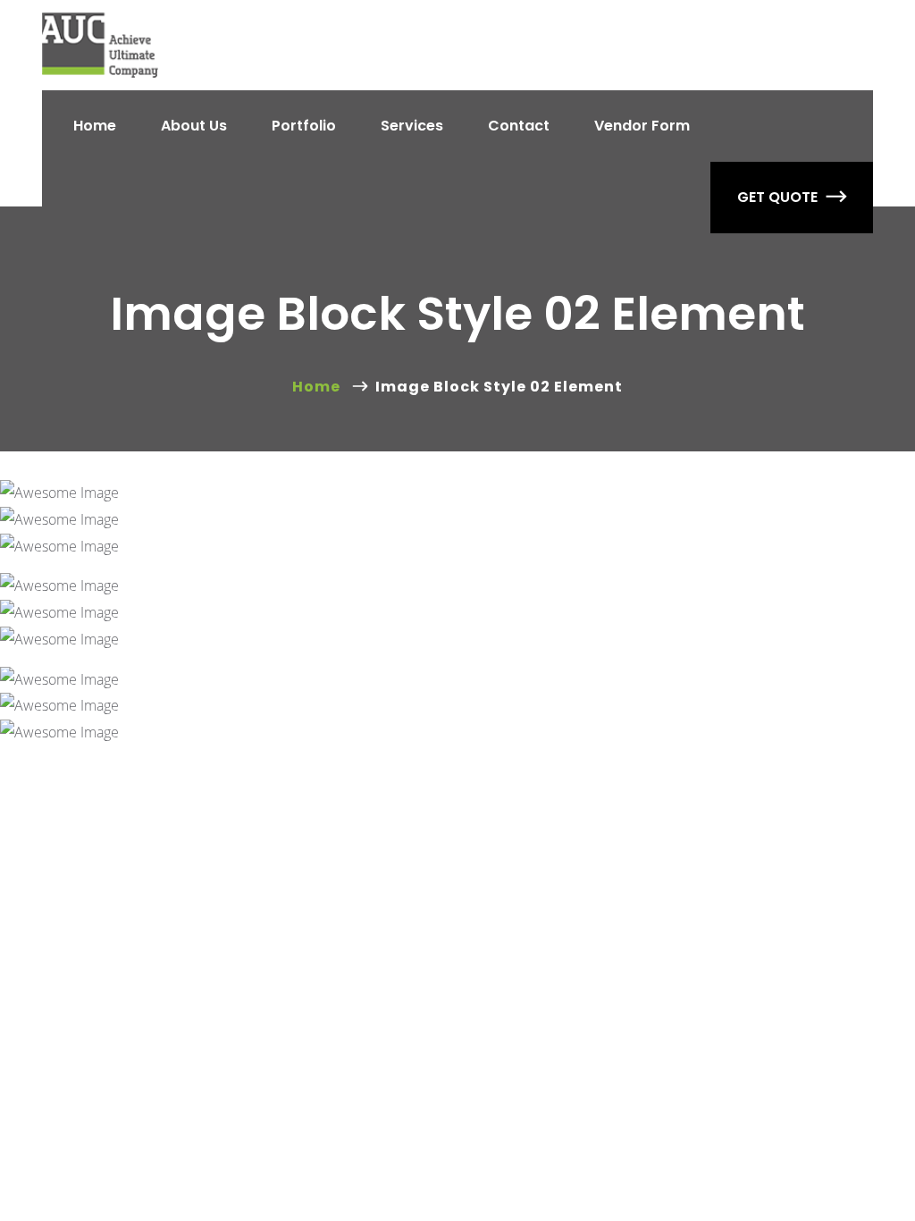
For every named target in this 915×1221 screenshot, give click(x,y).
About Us (194, 125)
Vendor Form (642, 125)
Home (94, 125)
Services (412, 125)
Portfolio (304, 125)
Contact (519, 125)
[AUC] (100, 45)
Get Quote (777, 197)
